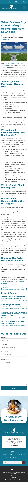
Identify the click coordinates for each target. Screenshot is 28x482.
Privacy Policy (14, 475)
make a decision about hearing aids (12, 64)
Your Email (4, 345)
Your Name (4, 338)
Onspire (21, 480)
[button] (24, 7)
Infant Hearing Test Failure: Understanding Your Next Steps (12, 305)
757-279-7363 (14, 445)
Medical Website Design (11, 480)
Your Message (5, 359)
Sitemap (14, 477)
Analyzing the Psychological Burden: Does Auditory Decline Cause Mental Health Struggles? (14, 313)
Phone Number (5, 352)
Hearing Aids (13, 455)
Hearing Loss (6, 40)
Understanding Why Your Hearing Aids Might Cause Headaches (13, 297)
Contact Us (9, 458)
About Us (5, 455)
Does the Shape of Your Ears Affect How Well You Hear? (13, 322)
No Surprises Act (17, 458)
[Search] (23, 462)
